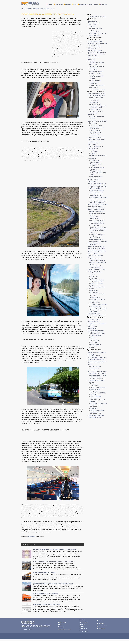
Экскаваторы (94, 87)
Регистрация (62, 622)
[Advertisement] (36, 43)
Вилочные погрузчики (96, 71)
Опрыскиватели (94, 340)
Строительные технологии (96, 415)
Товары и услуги (93, 4)
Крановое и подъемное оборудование (95, 143)
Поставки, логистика (94, 23)
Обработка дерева (95, 134)
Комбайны (91, 325)
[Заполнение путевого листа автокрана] (26, 608)
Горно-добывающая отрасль (96, 95)
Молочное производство (97, 220)
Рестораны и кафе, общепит (98, 33)
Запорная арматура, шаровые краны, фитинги (97, 259)
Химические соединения (97, 287)
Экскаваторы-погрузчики (97, 89)
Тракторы (91, 347)
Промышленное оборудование (97, 252)
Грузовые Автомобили (94, 47)
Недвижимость (92, 21)
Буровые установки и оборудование (96, 98)
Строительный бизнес (94, 417)
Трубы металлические (96, 267)
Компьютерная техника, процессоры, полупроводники (97, 295)
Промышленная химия (96, 281)
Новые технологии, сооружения (97, 361)
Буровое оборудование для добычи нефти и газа (98, 187)
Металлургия (92, 158)
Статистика (103, 4)
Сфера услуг (91, 26)
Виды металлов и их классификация (96, 161)
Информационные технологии (97, 16)
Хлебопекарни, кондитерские (98, 241)
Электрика (91, 288)
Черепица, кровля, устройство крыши (95, 413)
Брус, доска (93, 123)
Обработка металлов (96, 176)
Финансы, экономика (94, 35)
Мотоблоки (93, 339)
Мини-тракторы (92, 326)
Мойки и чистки (94, 31)
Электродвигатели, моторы (98, 120)
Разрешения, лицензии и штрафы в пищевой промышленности (97, 236)
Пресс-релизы (59, 4)
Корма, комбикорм (95, 335)
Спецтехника (91, 61)
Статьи (75, 4)
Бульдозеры (93, 69)
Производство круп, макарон (98, 229)
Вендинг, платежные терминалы (96, 29)
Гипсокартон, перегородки (98, 387)
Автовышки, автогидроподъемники (97, 65)
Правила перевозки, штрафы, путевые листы (40, 8)
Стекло (92, 285)
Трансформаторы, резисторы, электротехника (98, 307)
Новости (50, 4)
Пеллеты (92, 136)
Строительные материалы (96, 380)
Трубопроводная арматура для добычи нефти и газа (98, 201)
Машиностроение (93, 148)
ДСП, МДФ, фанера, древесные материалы (96, 126)
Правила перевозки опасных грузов (45, 594)
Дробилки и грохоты (96, 107)
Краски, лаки (93, 276)
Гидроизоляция (94, 385)
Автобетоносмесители (97, 62)
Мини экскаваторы (95, 80)
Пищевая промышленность (96, 209)
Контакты (61, 627)
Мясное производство (96, 222)
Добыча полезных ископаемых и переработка (98, 105)
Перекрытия (93, 394)
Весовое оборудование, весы (97, 93)
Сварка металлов (95, 178)
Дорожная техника (95, 73)
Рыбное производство (96, 239)
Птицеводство (92, 328)
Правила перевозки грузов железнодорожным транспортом (54, 562)
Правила (60, 624)
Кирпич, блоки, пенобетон (98, 392)
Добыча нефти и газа (96, 192)
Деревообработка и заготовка (97, 122)
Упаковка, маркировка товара (97, 269)
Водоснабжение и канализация (97, 357)
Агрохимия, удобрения (94, 319)
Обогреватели (94, 368)
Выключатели (94, 290)
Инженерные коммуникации (96, 359)
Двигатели (91, 114)
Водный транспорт (93, 45)
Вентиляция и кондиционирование (94, 355)
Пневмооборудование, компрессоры (94, 244)
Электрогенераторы (94, 313)
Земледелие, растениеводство (97, 323)
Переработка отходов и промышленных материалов (96, 207)
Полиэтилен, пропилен (97, 280)
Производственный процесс (96, 246)
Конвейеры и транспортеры (96, 137)
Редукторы (93, 153)
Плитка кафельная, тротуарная (95, 397)
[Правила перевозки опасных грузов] (26, 597)
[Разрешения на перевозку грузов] (26, 576)
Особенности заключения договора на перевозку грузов (53, 583)
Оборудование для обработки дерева (95, 131)
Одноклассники (103, 626)
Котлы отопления (95, 366)
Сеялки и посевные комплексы (95, 345)
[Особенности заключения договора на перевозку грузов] (26, 586)
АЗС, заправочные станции (98, 185)
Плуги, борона (94, 342)
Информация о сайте (64, 629)
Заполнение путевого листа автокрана (46, 604)
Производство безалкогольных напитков (98, 226)
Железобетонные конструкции (95, 390)
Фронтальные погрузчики (97, 85)
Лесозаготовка (94, 129)
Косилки (92, 337)
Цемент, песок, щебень (97, 410)
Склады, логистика (93, 253)
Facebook (101, 623)
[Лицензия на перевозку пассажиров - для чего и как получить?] (26, 554)
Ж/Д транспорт (92, 48)
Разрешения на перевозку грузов (44, 572)
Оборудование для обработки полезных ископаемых (96, 111)
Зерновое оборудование (97, 333)
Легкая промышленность (95, 146)
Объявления (82, 4)
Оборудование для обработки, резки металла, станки (98, 172)
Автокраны (93, 68)
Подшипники (93, 151)
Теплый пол (93, 370)
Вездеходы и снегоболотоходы (97, 43)
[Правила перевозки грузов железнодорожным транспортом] (26, 565)
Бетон (92, 382)
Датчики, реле (94, 292)
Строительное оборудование (96, 373)
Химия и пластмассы (94, 271)
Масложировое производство (94, 217)
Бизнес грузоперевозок (95, 41)
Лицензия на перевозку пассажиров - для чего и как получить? (54, 549)
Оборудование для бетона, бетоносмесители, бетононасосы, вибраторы (98, 376)
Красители (93, 274)
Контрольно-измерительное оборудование (96, 140)
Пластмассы (93, 278)
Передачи (93, 150)
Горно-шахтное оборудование (94, 101)
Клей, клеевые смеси (96, 273)
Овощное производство (97, 223)
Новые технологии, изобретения (98, 204)
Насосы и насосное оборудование (93, 180)
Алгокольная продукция (97, 211)
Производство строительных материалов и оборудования (96, 249)
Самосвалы (93, 84)
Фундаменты (93, 408)
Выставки (68, 4)
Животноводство (93, 321)
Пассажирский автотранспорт (97, 52)
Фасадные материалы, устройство (96, 406)
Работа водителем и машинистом (94, 58)
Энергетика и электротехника (97, 315)
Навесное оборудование (95, 50)
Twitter (100, 621)
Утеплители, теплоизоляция (98, 403)
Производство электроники (98, 304)
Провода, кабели (95, 303)
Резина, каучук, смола (96, 283)
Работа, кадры (92, 24)
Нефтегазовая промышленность (97, 183)
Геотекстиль (94, 384)
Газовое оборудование (97, 190)
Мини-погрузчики (95, 82)
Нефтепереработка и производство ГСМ (96, 194)
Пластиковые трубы (96, 266)
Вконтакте (102, 628)
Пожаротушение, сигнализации (97, 371)
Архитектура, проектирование (97, 352)
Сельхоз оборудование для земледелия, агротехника (96, 331)
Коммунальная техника (97, 75)
